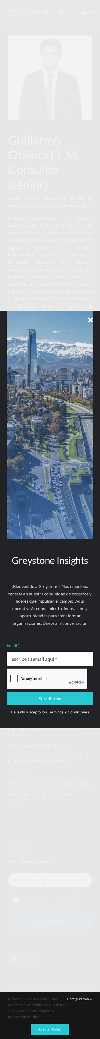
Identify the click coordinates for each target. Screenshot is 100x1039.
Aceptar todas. (50, 1029)
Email (13, 645)
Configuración (78, 999)
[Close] (90, 320)
